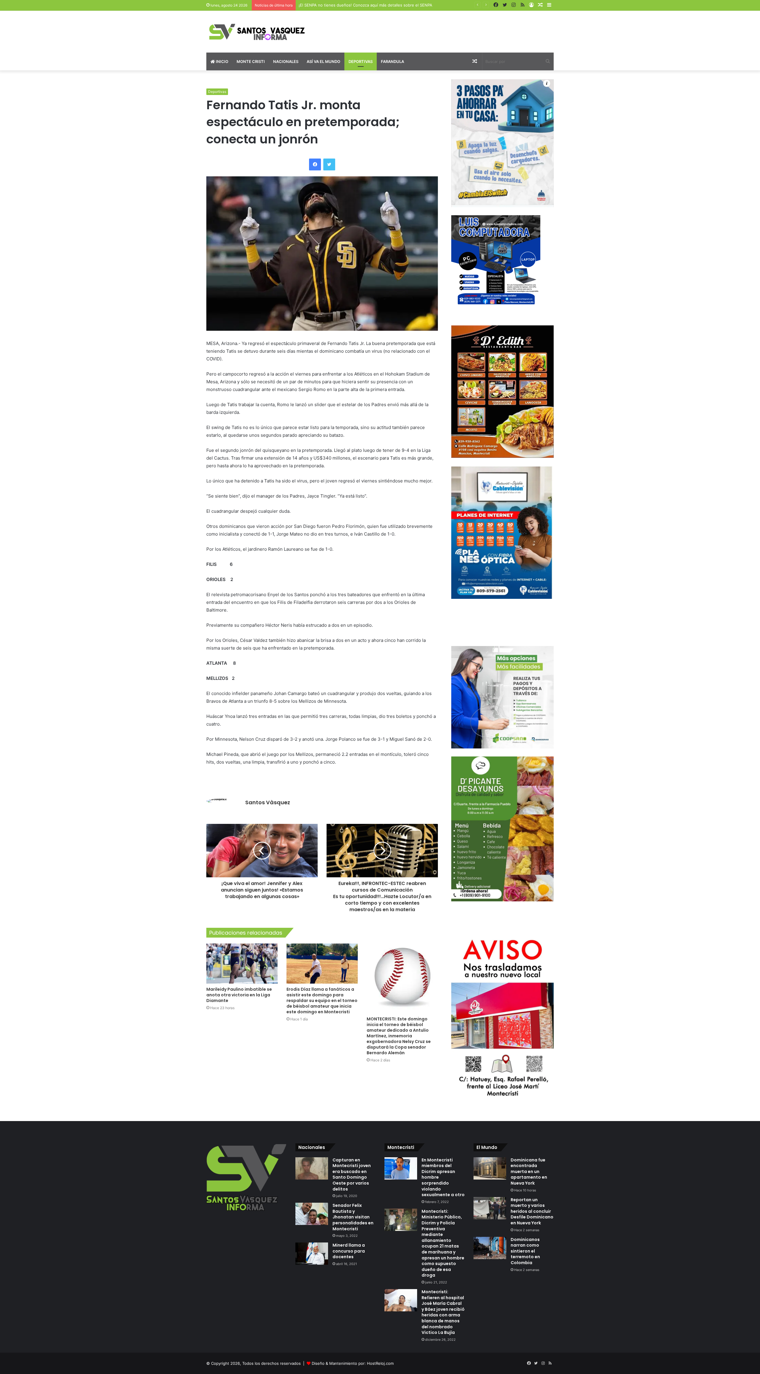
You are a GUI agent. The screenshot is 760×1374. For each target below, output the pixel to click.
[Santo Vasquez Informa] (261, 32)
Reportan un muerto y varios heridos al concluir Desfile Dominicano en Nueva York (532, 1211)
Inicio (221, 61)
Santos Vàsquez (267, 802)
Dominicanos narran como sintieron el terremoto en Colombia (525, 1251)
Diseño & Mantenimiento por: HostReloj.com (353, 1363)
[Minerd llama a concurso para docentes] (311, 1253)
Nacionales (285, 61)
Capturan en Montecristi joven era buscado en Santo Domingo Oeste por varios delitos (351, 1174)
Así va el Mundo (323, 61)
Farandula (392, 61)
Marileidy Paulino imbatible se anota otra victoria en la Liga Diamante (239, 994)
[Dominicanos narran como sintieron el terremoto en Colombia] (490, 1248)
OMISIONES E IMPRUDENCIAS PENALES (335, 5)
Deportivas (361, 61)
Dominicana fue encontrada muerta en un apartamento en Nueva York (529, 1171)
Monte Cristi (251, 61)
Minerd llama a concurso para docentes (348, 1251)
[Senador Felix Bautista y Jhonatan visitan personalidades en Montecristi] (311, 1214)
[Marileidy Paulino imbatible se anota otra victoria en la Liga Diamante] (242, 964)
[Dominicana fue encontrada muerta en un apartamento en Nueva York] (490, 1168)
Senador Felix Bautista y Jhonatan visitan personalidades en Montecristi (352, 1216)
